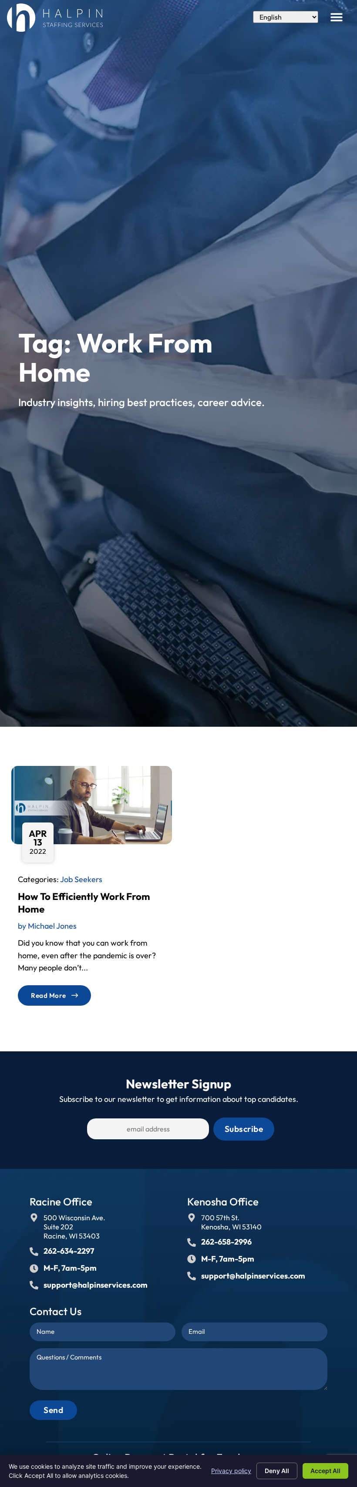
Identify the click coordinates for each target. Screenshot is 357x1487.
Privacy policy (231, 1470)
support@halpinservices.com (96, 1285)
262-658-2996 (226, 1242)
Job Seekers (81, 879)
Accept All (325, 1470)
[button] (337, 17)
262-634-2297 (69, 1251)
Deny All (277, 1470)
